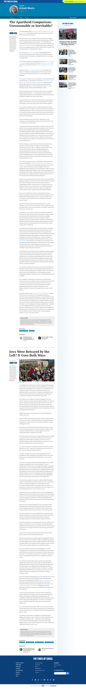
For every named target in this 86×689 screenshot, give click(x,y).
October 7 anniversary (49, 642)
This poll (34, 93)
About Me (26, 17)
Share (12, 33)
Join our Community (69, 1)
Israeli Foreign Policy (39, 642)
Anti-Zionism (22, 642)
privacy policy (37, 664)
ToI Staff (67, 46)
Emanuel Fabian (70, 64)
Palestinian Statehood (24, 330)
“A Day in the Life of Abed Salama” (41, 293)
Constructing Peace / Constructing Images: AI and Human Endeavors (28, 338)
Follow (21, 11)
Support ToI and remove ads (80, 1)
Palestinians (32, 330)
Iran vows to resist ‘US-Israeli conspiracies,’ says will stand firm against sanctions (67, 43)
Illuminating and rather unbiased (27, 45)
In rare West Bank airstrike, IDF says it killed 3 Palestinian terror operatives (72, 69)
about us (36, 666)
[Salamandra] (53, 685)
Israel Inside (18, 666)
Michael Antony (25, 652)
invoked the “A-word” (46, 63)
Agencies (69, 79)
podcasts (18, 674)
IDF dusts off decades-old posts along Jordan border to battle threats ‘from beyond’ (72, 61)
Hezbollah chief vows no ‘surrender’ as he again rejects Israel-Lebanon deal (72, 77)
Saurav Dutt (44, 339)
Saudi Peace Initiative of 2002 (46, 580)
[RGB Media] (44, 685)
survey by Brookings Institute (34, 70)
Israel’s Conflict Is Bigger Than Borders (47, 337)
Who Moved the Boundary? (48, 648)
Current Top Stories (68, 25)
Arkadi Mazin (26, 8)
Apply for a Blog (73, 17)
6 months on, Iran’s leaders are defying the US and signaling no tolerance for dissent (72, 84)
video (17, 676)
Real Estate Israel (19, 670)
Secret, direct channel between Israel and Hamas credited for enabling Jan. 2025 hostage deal (72, 52)
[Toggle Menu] (1, 1)
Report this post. (12, 51)
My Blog (21, 17)
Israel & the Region (19, 662)
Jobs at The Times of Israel (39, 670)
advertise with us (38, 668)
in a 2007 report (32, 52)
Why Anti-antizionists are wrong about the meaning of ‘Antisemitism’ (29, 649)
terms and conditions (39, 662)
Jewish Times (18, 664)
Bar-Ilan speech (23, 240)
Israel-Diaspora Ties (30, 642)
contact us (37, 672)
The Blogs (21, 5)
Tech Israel (18, 668)
